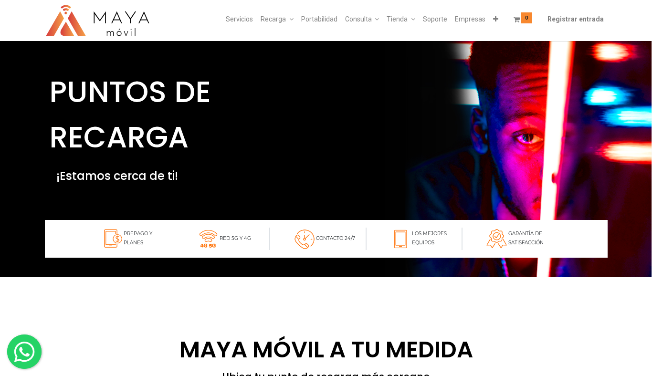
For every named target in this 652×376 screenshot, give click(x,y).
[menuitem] (239, 19)
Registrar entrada (575, 19)
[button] (495, 19)
